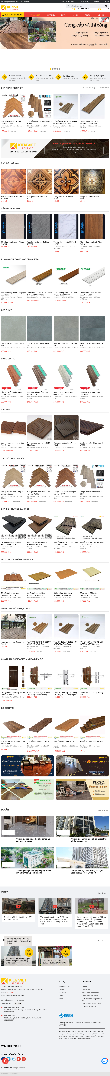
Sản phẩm (62, 993)
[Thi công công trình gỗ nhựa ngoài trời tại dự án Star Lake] (82, 836)
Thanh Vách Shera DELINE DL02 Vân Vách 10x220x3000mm (90, 295)
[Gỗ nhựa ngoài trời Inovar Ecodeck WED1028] (13, 539)
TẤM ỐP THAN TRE (10, 208)
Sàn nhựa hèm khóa (76, 1036)
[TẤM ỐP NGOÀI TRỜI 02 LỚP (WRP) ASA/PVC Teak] (39, 639)
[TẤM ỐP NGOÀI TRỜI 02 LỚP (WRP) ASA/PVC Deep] (66, 639)
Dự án (63, 15)
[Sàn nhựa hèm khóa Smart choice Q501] (39, 389)
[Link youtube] (24, 1060)
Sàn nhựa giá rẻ (64, 1031)
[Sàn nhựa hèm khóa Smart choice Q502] (13, 389)
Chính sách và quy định (90, 996)
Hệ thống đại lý (83, 1)
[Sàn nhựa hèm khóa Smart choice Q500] (66, 389)
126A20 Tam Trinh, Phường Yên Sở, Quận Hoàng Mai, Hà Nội (25, 1010)
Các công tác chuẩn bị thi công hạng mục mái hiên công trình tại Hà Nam (18, 941)
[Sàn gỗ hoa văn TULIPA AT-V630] (66, 193)
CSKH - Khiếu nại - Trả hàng (91, 1003)
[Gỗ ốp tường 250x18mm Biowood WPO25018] (92, 590)
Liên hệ (101, 15)
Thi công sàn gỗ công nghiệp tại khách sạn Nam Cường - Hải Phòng (33, 872)
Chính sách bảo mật (89, 1006)
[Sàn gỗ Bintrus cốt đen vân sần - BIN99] (92, 488)
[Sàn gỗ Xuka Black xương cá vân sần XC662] (13, 118)
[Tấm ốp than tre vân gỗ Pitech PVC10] (92, 239)
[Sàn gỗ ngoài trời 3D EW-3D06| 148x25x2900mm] (66, 539)
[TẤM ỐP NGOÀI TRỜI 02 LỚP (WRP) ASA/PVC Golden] (65, 118)
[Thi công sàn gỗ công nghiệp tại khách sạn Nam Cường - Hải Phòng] (27, 868)
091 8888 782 (9, 1012)
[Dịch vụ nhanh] (4, 78)
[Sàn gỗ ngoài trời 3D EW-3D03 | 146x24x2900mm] (92, 539)
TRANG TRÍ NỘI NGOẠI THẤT (15, 608)
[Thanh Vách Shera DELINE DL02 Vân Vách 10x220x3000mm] (92, 289)
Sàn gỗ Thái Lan (94, 1034)
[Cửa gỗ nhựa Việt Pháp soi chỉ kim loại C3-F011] (13, 689)
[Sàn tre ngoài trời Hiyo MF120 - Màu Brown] (39, 440)
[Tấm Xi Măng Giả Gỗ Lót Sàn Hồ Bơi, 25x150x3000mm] (66, 289)
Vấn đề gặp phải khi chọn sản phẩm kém (74, 144)
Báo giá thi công (67, 1)
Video (75, 15)
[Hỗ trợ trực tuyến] (85, 78)
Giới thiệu (96, 1)
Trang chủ (35, 15)
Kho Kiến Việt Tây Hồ (12, 1016)
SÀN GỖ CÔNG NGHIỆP (12, 458)
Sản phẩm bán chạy (88, 88)
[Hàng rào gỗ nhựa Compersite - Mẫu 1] (13, 639)
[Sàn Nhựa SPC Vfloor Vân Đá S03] (39, 340)
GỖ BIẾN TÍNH (8, 708)
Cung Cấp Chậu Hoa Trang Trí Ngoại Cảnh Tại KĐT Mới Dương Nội (87, 872)
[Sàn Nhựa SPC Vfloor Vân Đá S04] (13, 340)
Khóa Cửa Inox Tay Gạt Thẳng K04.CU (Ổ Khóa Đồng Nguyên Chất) (65, 695)
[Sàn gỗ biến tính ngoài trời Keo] (92, 738)
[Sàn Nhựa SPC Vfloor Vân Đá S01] (66, 340)
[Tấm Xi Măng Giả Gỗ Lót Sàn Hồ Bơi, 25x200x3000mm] (39, 289)
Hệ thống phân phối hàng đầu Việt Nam (15, 1)
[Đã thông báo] (66, 1018)
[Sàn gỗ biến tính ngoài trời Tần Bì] (39, 738)
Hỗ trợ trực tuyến (64, 987)
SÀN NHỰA (6, 310)
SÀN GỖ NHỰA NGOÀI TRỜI (15, 509)
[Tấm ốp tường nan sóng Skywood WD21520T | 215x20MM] (13, 590)
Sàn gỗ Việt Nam (90, 1031)
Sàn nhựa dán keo (84, 1038)
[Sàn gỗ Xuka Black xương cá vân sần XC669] (13, 488)
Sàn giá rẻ (83, 1034)
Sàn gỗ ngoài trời (72, 1034)
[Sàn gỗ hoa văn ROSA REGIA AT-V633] (13, 193)
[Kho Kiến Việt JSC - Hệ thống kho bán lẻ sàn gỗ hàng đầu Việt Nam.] (11, 7)
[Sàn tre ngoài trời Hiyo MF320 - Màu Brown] (13, 440)
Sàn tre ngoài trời (70, 1038)
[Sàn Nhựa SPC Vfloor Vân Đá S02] (92, 340)
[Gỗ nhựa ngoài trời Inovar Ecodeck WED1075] (39, 539)
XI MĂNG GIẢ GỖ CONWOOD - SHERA (20, 259)
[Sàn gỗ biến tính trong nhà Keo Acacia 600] (13, 738)
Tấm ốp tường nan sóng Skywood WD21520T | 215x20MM (10, 595)
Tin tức (106, 1)
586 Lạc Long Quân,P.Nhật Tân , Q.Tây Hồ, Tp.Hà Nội (22, 1018)
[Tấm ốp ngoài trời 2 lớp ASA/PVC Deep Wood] (92, 118)
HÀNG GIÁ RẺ (8, 359)
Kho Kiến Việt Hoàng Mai (14, 1007)
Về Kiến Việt (86, 990)
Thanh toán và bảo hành (90, 993)
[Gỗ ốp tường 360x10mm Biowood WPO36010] (39, 590)
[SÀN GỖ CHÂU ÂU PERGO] (82, 789)
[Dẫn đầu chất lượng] (31, 78)
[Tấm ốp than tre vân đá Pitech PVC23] (66, 239)
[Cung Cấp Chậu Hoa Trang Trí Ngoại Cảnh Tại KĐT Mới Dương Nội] (82, 868)
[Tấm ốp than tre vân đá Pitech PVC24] (39, 239)
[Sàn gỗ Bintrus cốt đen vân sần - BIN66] (39, 118)
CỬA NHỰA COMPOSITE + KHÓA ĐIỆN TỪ (22, 659)
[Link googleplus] (18, 1060)
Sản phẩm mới (104, 88)
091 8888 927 (9, 1020)
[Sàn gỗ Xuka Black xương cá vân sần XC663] (66, 488)
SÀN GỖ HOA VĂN (10, 163)
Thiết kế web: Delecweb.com (9, 1073)
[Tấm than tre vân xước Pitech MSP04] (13, 239)
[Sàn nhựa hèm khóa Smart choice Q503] (92, 389)
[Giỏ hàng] (99, 9)
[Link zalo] (13, 1061)
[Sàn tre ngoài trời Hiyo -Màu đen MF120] (92, 440)
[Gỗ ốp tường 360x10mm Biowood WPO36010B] (66, 590)
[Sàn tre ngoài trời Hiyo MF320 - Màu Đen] (66, 440)
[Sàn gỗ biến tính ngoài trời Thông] (66, 738)
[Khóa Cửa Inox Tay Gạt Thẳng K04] (92, 689)
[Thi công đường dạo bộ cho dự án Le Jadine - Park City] (27, 836)
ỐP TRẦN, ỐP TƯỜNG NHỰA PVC (17, 560)
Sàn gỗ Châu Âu (77, 1031)
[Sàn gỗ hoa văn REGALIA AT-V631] (39, 193)
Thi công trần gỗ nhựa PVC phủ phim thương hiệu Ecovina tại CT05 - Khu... (18, 961)
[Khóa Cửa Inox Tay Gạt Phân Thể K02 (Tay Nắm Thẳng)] (39, 689)
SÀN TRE (5, 409)
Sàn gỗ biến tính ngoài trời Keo (91, 741)
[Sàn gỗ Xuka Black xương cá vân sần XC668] (39, 488)
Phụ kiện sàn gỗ (90, 1036)
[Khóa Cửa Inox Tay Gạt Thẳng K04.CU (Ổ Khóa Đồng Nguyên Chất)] (66, 689)
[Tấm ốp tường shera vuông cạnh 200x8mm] (13, 289)
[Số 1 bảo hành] (58, 78)
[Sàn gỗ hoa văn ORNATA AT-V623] (92, 193)
